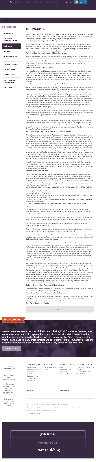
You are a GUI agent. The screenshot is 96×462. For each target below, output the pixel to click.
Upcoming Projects (66, 374)
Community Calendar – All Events (52, 369)
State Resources (32, 374)
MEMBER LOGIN (48, 442)
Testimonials (8, 46)
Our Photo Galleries (10, 75)
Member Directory (52, 2)
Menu (7, 20)
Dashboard (38, 2)
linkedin (81, 2)
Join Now (69, 2)
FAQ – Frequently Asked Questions (9, 81)
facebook (85, 2)
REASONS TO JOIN (11, 349)
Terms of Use (31, 380)
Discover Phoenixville (84, 364)
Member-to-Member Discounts (10, 58)
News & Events (48, 364)
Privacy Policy (31, 378)
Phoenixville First (65, 370)
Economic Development (68, 364)
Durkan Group (35, 413)
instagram (76, 2)
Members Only (31, 367)
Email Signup (8, 87)
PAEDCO (63, 367)
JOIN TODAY (48, 434)
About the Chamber (33, 364)
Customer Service (33, 376)
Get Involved (31, 372)
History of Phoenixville (84, 372)
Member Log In (8, 33)
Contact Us (18, 2)
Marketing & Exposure (34, 370)
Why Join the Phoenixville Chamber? (11, 40)
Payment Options (9, 69)
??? (11, 2)
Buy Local (63, 372)
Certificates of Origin (10, 64)
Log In (28, 2)
